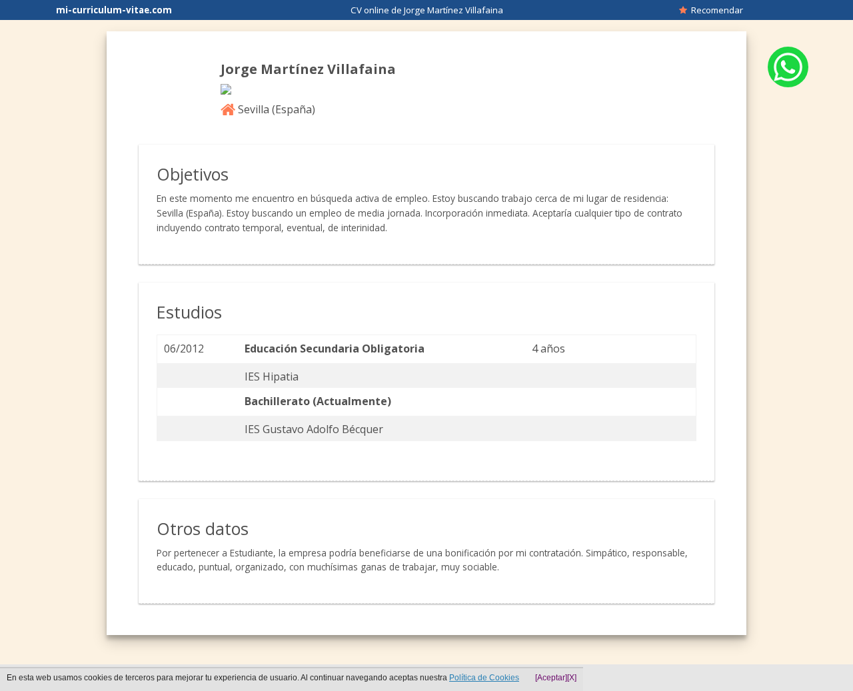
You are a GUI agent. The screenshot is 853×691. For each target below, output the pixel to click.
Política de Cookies (484, 677)
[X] (571, 677)
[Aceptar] (551, 677)
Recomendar (715, 10)
